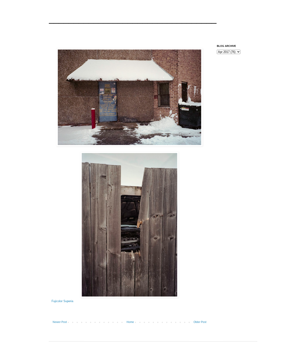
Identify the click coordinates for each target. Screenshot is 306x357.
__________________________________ (132, 19)
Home (130, 322)
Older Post (200, 322)
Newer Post (60, 322)
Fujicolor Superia (62, 301)
